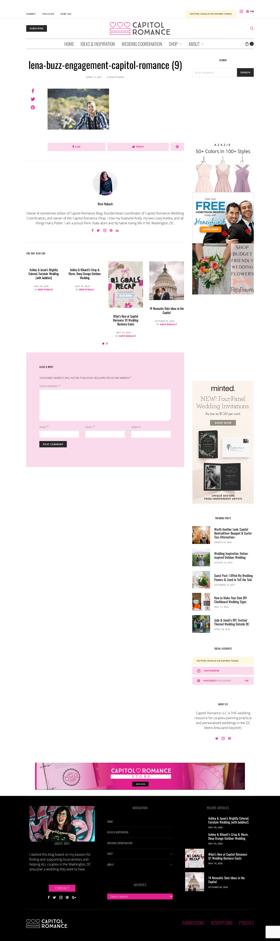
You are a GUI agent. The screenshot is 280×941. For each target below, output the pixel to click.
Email (88, 427)
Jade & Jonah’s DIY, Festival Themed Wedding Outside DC (231, 622)
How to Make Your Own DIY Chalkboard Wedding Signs (230, 599)
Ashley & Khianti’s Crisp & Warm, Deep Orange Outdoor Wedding (84, 273)
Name (42, 427)
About (194, 44)
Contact (62, 888)
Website (136, 427)
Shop (173, 44)
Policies (48, 13)
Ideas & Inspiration (98, 44)
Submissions (193, 922)
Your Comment (48, 386)
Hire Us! (66, 13)
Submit (31, 13)
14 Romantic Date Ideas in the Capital (167, 310)
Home (69, 44)
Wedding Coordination (142, 44)
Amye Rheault (127, 335)
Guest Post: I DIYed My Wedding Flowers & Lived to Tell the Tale (233, 577)
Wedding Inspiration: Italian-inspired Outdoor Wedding (231, 555)
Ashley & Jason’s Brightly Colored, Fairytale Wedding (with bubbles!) (43, 273)
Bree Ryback (105, 203)
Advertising (221, 922)
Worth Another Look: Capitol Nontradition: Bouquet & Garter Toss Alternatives (233, 533)
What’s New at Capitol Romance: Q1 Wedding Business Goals (125, 320)
